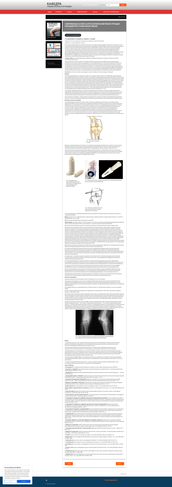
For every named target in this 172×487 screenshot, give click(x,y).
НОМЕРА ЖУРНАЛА (82, 11)
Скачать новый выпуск (51, 37)
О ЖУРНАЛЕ (59, 11)
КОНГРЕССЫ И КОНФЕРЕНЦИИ (111, 11)
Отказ (10, 481)
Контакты (95, 11)
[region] (17, 474)
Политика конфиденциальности (111, 480)
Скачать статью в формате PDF (73, 35)
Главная (50, 11)
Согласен (24, 481)
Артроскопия (87, 28)
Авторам (69, 11)
